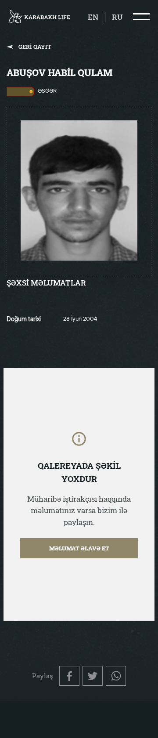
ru (117, 17)
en (93, 17)
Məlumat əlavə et (79, 548)
